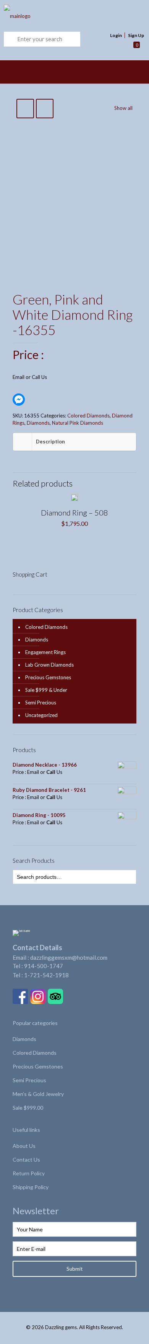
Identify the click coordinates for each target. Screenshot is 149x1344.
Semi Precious (40, 702)
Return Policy (29, 1173)
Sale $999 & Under (46, 690)
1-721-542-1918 (46, 975)
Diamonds (38, 423)
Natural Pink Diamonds (77, 423)
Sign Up (136, 35)
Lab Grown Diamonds (49, 665)
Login (116, 35)
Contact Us (26, 1159)
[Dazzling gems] (61, 15)
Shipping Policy (31, 1187)
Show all (123, 108)
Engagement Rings (45, 652)
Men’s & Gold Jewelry (38, 1094)
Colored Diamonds (88, 416)
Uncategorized (41, 715)
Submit (74, 1269)
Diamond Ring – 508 (74, 512)
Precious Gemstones (48, 677)
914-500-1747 (43, 965)
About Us (24, 1146)
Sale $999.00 (28, 1107)
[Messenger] (19, 399)
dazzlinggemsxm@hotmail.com (68, 957)
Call (36, 377)
